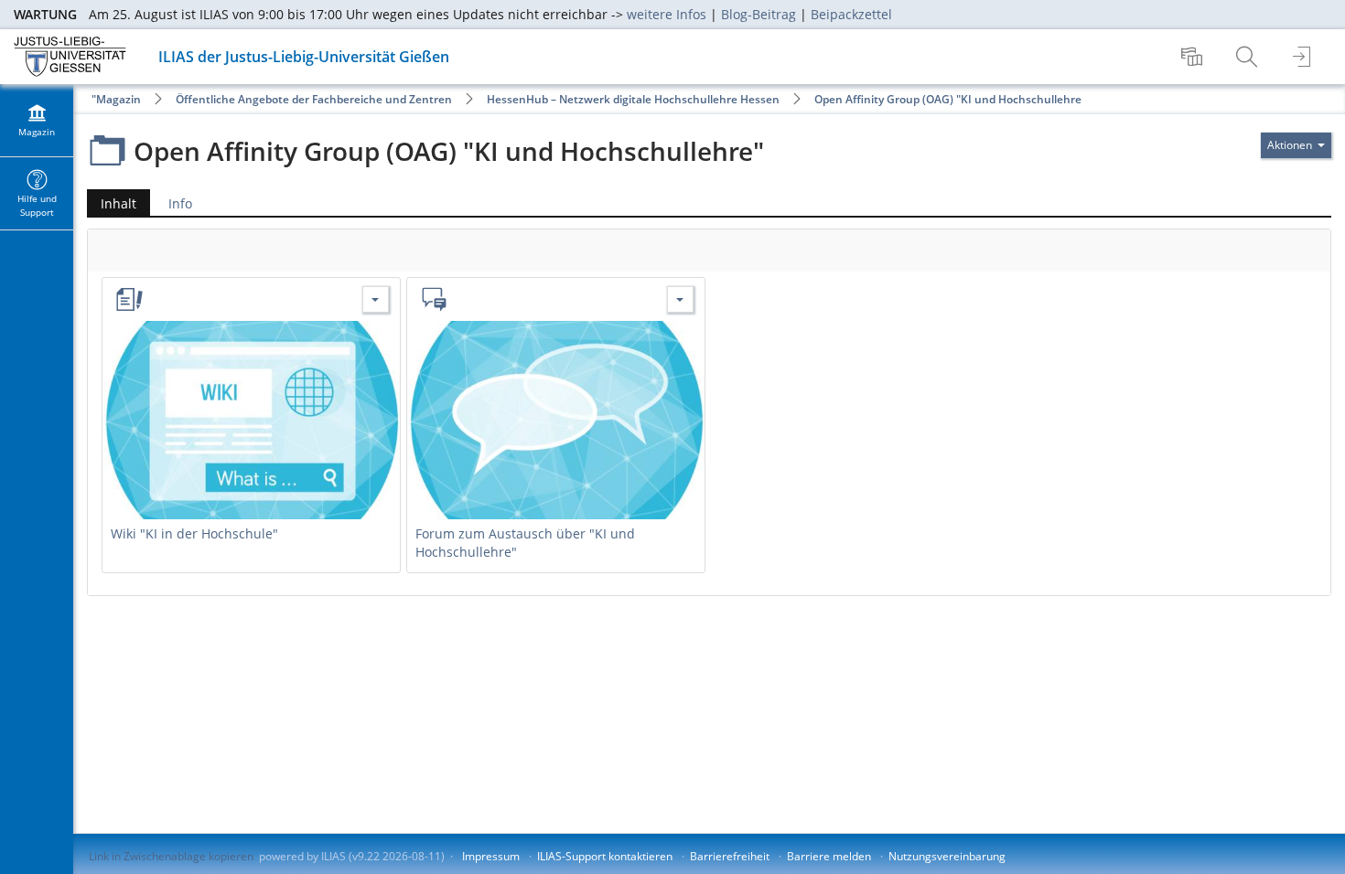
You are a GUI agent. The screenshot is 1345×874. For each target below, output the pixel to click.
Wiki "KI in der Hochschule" (194, 533)
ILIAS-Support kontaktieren (604, 856)
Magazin (118, 99)
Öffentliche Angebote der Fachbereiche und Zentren (314, 99)
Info (180, 203)
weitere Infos (666, 14)
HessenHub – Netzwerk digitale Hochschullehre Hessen (633, 99)
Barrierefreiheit (729, 856)
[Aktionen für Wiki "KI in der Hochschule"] (375, 299)
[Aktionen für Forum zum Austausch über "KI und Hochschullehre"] (680, 299)
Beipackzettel (851, 14)
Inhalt (111, 205)
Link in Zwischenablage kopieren (171, 856)
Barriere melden (829, 856)
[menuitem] (1194, 56)
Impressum (491, 856)
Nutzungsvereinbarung (947, 856)
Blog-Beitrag (758, 14)
